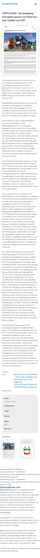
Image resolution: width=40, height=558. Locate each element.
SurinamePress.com (8, 490)
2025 (6, 424)
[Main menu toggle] (35, 4)
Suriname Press (10, 3)
